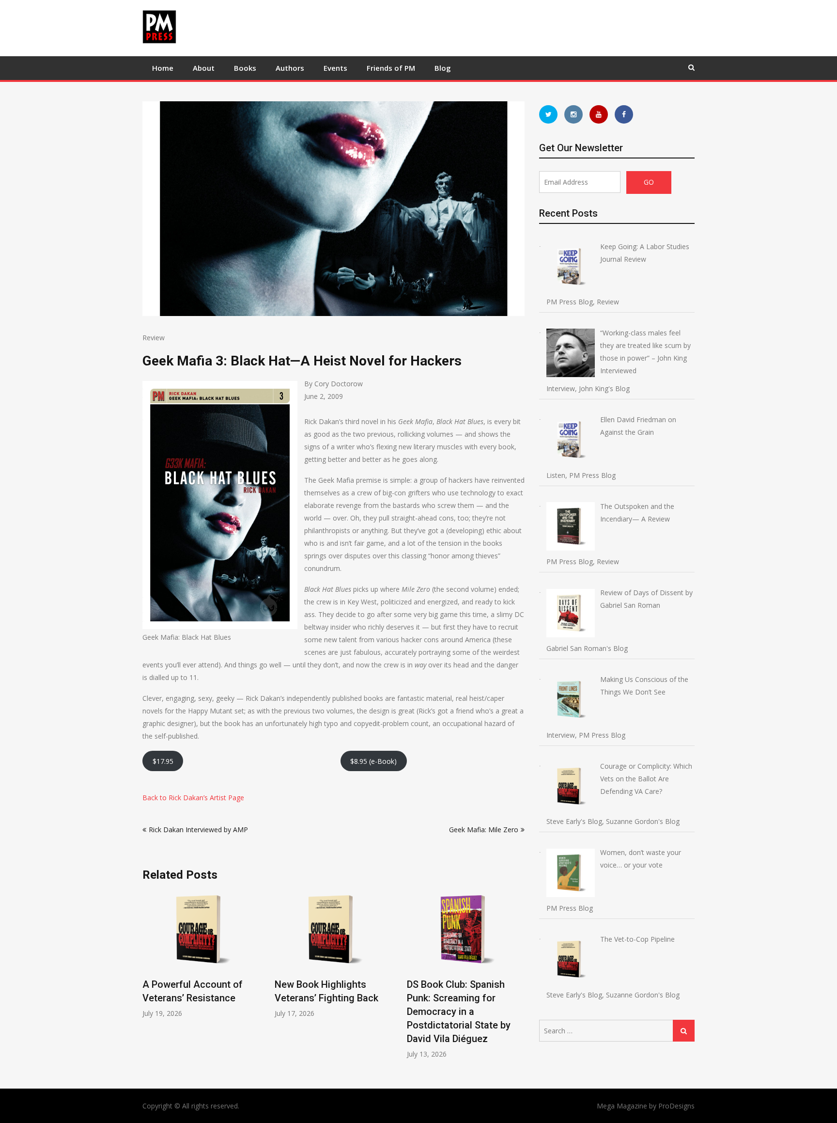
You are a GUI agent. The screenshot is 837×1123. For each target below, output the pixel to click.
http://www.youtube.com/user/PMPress (598, 114)
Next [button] (518, 980)
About (204, 68)
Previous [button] (149, 980)
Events (335, 68)
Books (245, 68)
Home (162, 68)
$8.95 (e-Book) (373, 761)
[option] (201, 954)
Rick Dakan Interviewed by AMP (198, 829)
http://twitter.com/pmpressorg (548, 114)
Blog (442, 68)
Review (153, 337)
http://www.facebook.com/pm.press (624, 114)
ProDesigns (676, 1105)
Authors (290, 68)
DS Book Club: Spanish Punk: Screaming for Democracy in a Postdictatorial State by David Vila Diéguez (459, 1011)
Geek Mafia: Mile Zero (483, 829)
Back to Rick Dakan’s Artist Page (193, 797)
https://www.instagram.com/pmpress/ (573, 114)
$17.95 (163, 761)
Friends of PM (391, 68)
